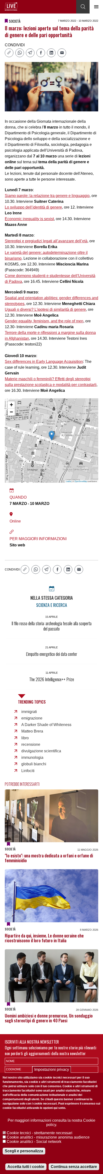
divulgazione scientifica (41, 751)
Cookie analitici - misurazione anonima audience (48, 1137)
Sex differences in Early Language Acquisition (44, 362)
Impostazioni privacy (51, 1069)
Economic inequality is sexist (29, 219)
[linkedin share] (51, 52)
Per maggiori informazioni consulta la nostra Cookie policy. (51, 1122)
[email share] (61, 52)
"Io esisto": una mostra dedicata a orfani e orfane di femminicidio (49, 857)
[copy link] (9, 52)
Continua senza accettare (74, 1167)
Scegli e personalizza (24, 1151)
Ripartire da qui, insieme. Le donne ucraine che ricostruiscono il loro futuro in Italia (44, 937)
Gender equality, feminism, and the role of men (44, 321)
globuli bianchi (33, 764)
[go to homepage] (11, 6)
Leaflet (68, 481)
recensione (30, 744)
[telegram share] (30, 52)
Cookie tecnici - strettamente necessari (39, 1133)
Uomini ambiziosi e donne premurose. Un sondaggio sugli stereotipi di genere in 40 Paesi (49, 1018)
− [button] (11, 412)
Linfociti (27, 771)
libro (25, 738)
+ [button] (11, 405)
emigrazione (31, 718)
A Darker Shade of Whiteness (46, 725)
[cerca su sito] (83, 7)
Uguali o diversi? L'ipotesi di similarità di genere (45, 309)
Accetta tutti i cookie (25, 1167)
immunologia (32, 757)
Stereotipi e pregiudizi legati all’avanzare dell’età (46, 241)
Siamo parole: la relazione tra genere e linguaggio (47, 196)
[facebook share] (40, 52)
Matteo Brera (32, 731)
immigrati (29, 712)
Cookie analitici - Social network (34, 1142)
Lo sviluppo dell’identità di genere (33, 207)
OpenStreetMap (80, 481)
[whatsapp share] (19, 52)
